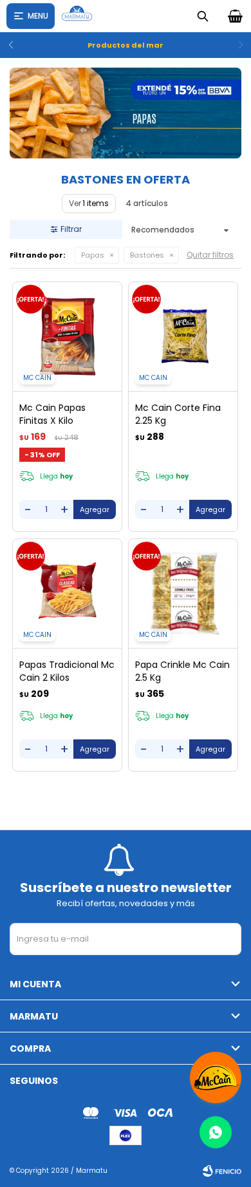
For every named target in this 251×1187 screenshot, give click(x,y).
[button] (15, 45)
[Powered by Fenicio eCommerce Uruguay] (222, 1171)
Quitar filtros (210, 254)
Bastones (147, 255)
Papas (92, 255)
